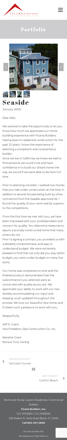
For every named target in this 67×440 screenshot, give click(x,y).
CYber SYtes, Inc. (41, 436)
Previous (5, 67)
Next (61, 67)
